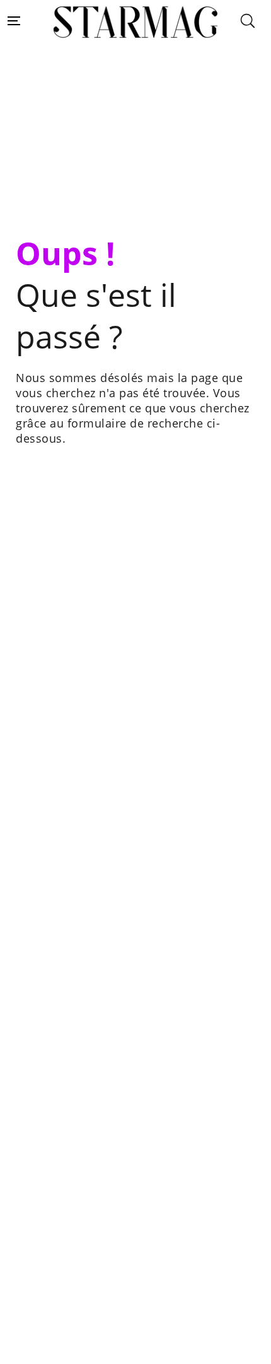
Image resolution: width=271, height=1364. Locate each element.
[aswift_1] (135, 137)
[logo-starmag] (136, 22)
